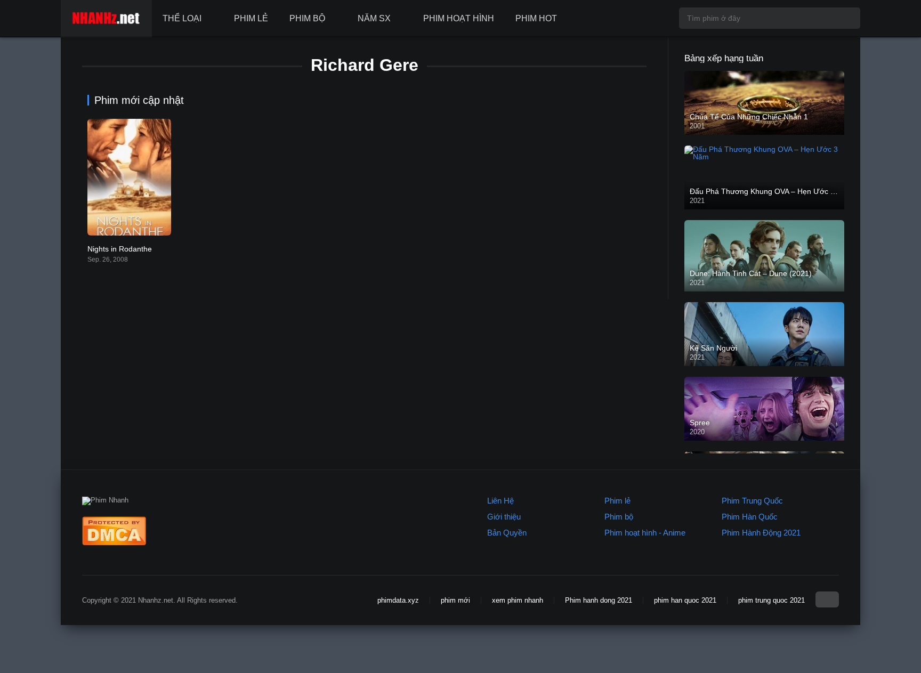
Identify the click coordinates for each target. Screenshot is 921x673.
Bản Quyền (507, 532)
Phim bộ (618, 516)
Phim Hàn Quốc (750, 516)
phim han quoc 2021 (685, 600)
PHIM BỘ (307, 18)
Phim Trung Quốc (752, 500)
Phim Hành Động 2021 (761, 532)
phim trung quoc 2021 (771, 600)
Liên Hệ (500, 500)
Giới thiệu (504, 516)
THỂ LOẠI (182, 18)
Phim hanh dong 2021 (598, 600)
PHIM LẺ (251, 18)
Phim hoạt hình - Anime (644, 532)
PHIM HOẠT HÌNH (458, 18)
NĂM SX (374, 18)
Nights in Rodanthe (119, 249)
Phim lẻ (617, 500)
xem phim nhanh (517, 600)
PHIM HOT (536, 18)
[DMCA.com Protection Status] (114, 543)
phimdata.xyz (398, 600)
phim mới (455, 600)
